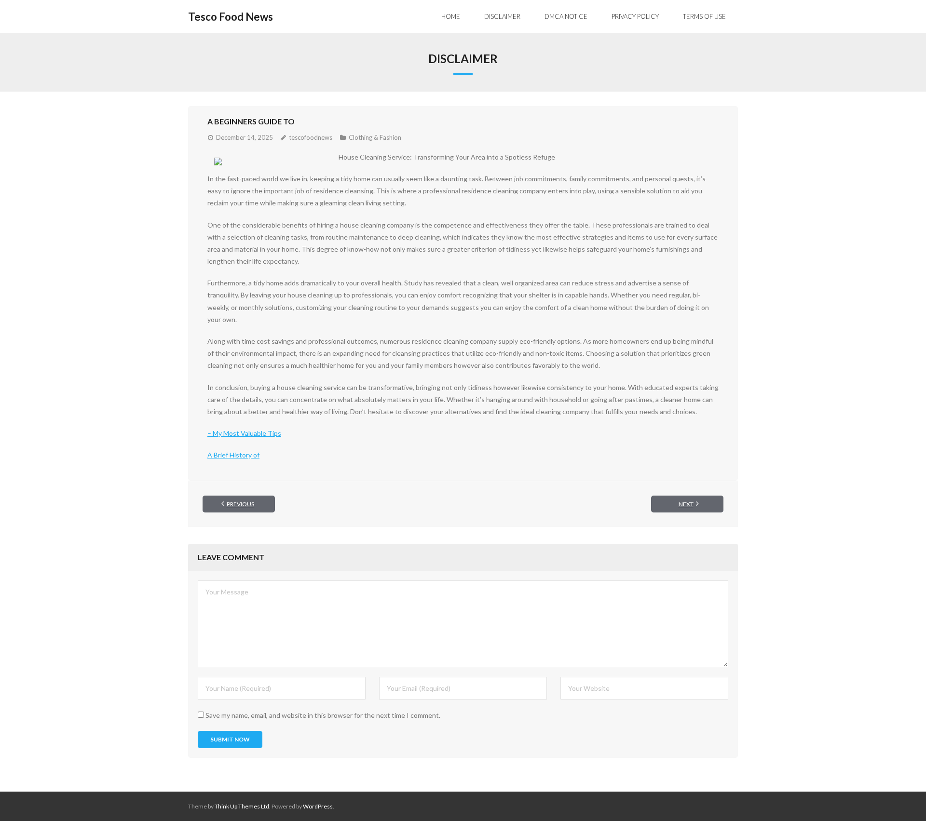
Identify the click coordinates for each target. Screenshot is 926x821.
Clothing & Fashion (375, 137)
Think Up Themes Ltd (242, 806)
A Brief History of (233, 455)
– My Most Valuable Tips (244, 433)
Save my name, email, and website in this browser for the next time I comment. (322, 715)
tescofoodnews (310, 137)
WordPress (318, 806)
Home (450, 16)
